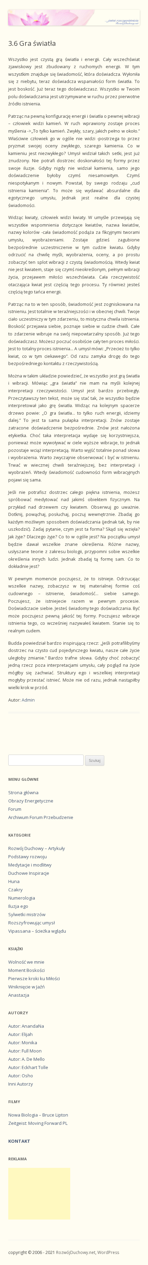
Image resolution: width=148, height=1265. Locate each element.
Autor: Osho (20, 1075)
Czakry (15, 889)
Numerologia (21, 898)
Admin (28, 700)
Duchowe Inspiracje (28, 873)
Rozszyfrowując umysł (31, 923)
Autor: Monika (22, 1042)
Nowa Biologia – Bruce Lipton (38, 1115)
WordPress (108, 1252)
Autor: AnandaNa (26, 1026)
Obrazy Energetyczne (30, 801)
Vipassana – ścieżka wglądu (37, 931)
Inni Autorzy (20, 1084)
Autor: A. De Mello (26, 1059)
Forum (14, 809)
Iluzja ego (18, 906)
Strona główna (23, 792)
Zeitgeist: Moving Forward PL (37, 1123)
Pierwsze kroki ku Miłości (34, 978)
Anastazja (18, 995)
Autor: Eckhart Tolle (28, 1067)
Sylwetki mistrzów (26, 914)
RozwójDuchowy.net (75, 1252)
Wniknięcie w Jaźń (26, 987)
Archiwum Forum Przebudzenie (40, 817)
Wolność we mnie (26, 962)
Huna (14, 881)
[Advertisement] (39, 1194)
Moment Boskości (26, 970)
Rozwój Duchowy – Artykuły (36, 848)
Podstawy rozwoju (27, 856)
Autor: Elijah (20, 1034)
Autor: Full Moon (25, 1051)
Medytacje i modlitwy (30, 865)
